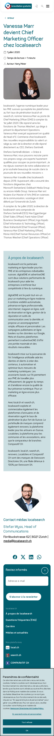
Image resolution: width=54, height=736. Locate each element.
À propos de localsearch (19, 613)
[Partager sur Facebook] (15, 557)
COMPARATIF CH (20, 662)
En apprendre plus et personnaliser (26, 714)
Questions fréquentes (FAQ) (21, 620)
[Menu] (47, 6)
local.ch (15, 647)
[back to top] (44, 570)
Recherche (42, 6)
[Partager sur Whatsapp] (39, 557)
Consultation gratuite (21, 6)
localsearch (11, 609)
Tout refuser (27, 722)
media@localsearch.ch (17, 541)
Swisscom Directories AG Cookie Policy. (27, 708)
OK (27, 730)
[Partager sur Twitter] (23, 557)
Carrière (10, 626)
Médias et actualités (17, 632)
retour (10, 18)
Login (35, 6)
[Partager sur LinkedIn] (31, 557)
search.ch (16, 655)
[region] (27, 702)
